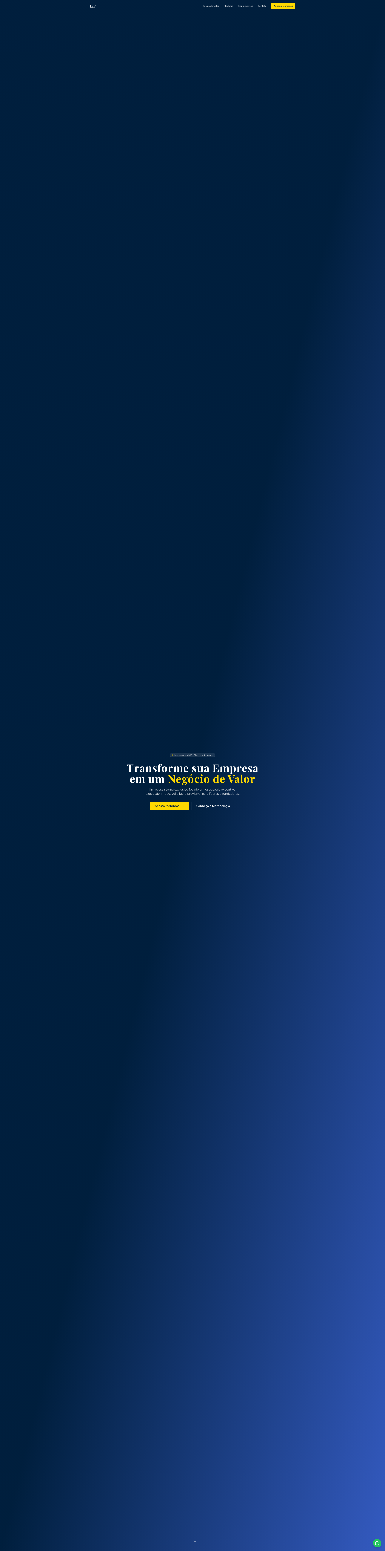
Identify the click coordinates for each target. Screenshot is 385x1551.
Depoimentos (245, 6)
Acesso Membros (283, 6)
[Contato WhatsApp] (377, 1543)
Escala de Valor (211, 6)
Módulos (228, 6)
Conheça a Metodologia (213, 806)
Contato (262, 6)
